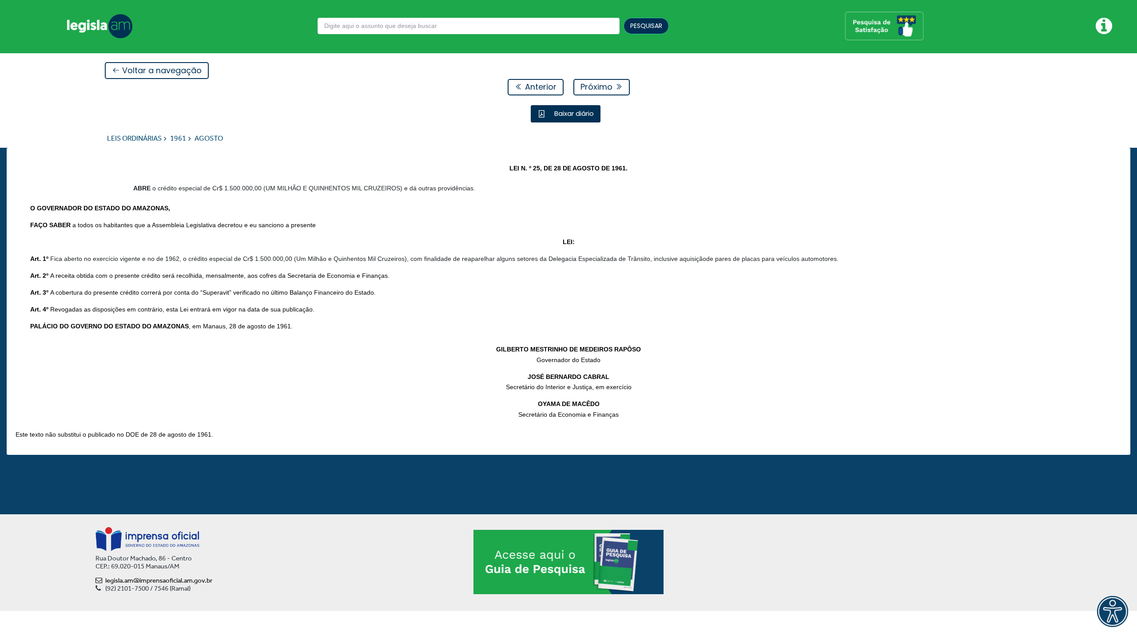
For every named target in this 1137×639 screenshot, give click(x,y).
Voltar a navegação (161, 70)
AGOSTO (209, 138)
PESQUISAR (646, 25)
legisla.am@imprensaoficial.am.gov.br (158, 580)
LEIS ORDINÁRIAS (134, 138)
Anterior (540, 86)
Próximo (597, 86)
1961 (178, 138)
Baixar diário (573, 113)
